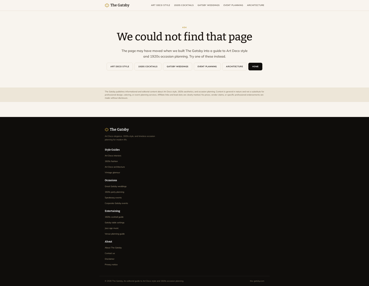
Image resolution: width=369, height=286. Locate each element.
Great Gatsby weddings (116, 186)
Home (255, 66)
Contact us (110, 253)
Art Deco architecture (115, 167)
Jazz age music (112, 228)
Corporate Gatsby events (116, 203)
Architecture (255, 5)
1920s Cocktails (184, 5)
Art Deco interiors (113, 155)
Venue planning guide (115, 233)
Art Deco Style (160, 5)
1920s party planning (114, 192)
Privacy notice (111, 264)
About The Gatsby (113, 247)
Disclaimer (109, 259)
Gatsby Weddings (209, 5)
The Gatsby (119, 5)
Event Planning (233, 5)
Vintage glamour (112, 172)
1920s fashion (111, 161)
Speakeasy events (113, 197)
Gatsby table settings (114, 222)
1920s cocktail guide (114, 217)
